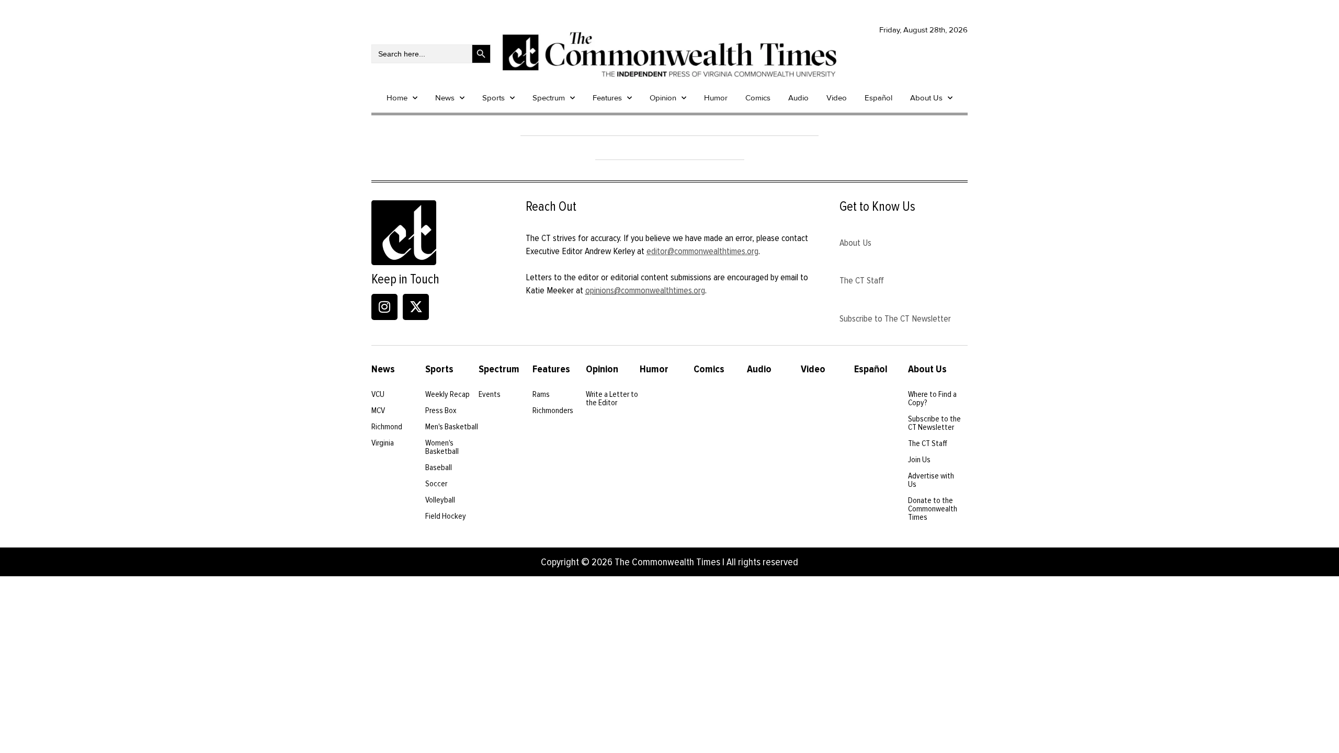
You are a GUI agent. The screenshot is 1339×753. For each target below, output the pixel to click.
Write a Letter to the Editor (612, 398)
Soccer (436, 483)
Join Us (919, 459)
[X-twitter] (416, 307)
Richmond (386, 426)
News (445, 97)
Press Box (441, 410)
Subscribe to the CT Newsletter (934, 423)
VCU (377, 394)
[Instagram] (384, 307)
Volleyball (440, 500)
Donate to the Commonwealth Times (932, 508)
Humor (716, 97)
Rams (541, 394)
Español (878, 97)
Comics (757, 97)
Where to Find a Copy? (932, 398)
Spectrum (548, 97)
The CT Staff (861, 280)
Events (490, 394)
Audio (798, 97)
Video (836, 97)
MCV (378, 410)
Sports (493, 97)
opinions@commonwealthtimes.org (645, 290)
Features (607, 97)
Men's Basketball (451, 426)
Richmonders (552, 410)
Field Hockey (445, 516)
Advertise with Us (931, 480)
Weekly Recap (447, 394)
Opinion (663, 97)
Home (397, 97)
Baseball (438, 467)
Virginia (382, 443)
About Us (926, 97)
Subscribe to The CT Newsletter (895, 318)
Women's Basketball (442, 447)
